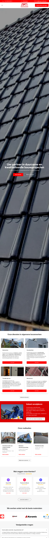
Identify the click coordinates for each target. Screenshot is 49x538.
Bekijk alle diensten (24, 397)
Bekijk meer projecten (23, 460)
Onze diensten (18, 174)
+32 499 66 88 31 (8, 1)
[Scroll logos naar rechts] (46, 516)
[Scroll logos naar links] (2, 516)
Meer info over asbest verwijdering (34, 418)
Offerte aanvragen (30, 174)
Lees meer (12, 362)
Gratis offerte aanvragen (41, 5)
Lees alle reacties (24, 499)
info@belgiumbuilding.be (41, 1)
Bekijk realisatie (5, 454)
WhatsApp (25, 1)
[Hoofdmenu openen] (2, 5)
